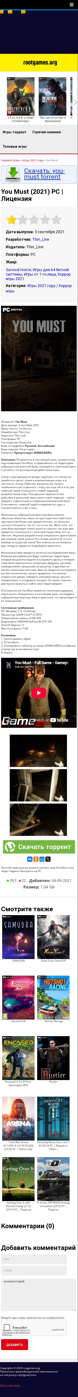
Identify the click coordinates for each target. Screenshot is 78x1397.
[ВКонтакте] (29, 859)
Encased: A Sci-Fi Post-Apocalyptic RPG (18, 1083)
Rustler (53, 1081)
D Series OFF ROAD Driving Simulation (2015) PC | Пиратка (53, 1206)
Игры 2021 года (41, 285)
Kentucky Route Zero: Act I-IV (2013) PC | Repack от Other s (53, 1145)
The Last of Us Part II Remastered (53, 119)
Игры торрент (15, 132)
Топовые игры (15, 146)
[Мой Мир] (42, 859)
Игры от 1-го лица (40, 274)
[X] (48, 859)
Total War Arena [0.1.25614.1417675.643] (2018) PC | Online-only (18, 1145)
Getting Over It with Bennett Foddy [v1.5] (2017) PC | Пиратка (18, 1206)
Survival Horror (18, 269)
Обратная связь (10, 1385)
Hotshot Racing (53, 1021)
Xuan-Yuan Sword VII (53, 960)
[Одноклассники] (35, 859)
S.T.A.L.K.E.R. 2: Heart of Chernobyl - (21, 119)
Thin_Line (40, 239)
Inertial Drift (18, 1021)
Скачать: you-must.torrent (44, 174)
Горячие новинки (46, 132)
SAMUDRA (18, 960)
